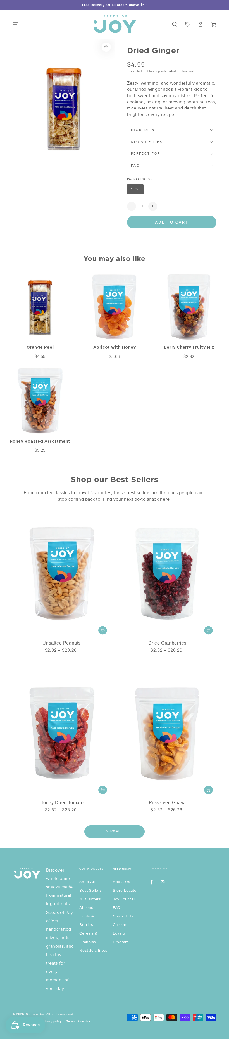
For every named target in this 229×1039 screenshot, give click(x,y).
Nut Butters (90, 899)
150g (137, 190)
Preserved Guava (167, 802)
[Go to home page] (114, 24)
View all (114, 831)
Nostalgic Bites (93, 950)
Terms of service (78, 1021)
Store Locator (125, 890)
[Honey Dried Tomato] (62, 732)
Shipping (153, 71)
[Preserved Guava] (167, 732)
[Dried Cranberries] (167, 573)
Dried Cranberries (167, 643)
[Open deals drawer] (187, 24)
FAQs (118, 907)
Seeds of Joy (35, 1014)
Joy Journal (124, 899)
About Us (121, 881)
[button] (174, 24)
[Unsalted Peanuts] (62, 573)
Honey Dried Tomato (62, 802)
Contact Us (123, 916)
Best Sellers (90, 890)
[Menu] (15, 24)
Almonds (87, 907)
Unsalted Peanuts (61, 643)
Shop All (87, 881)
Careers (120, 924)
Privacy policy (52, 1021)
